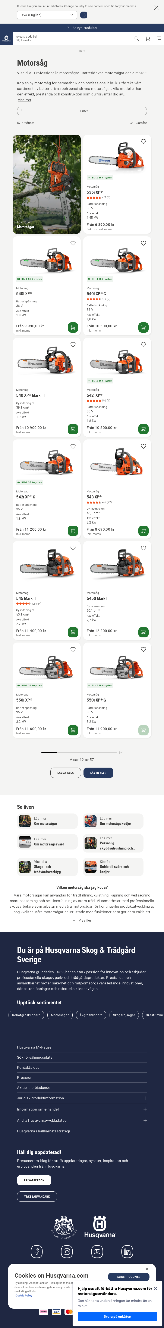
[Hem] (6, 38)
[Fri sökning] (137, 38)
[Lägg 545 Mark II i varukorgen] (73, 632)
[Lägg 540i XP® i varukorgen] (73, 327)
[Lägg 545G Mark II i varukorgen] (143, 632)
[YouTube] (97, 1251)
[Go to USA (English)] (83, 15)
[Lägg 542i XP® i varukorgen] (143, 429)
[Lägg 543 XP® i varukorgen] (143, 531)
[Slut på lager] (143, 730)
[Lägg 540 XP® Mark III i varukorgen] (73, 429)
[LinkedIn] (127, 1251)
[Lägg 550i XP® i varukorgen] (73, 730)
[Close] (146, 1269)
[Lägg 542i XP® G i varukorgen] (73, 531)
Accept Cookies (128, 1276)
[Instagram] (66, 1251)
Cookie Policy (24, 1295)
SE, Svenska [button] (23, 40)
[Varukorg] (148, 38)
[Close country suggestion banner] (156, 7)
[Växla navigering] (159, 38)
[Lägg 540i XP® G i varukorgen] (143, 327)
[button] (143, 141)
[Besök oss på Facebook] (36, 1251)
